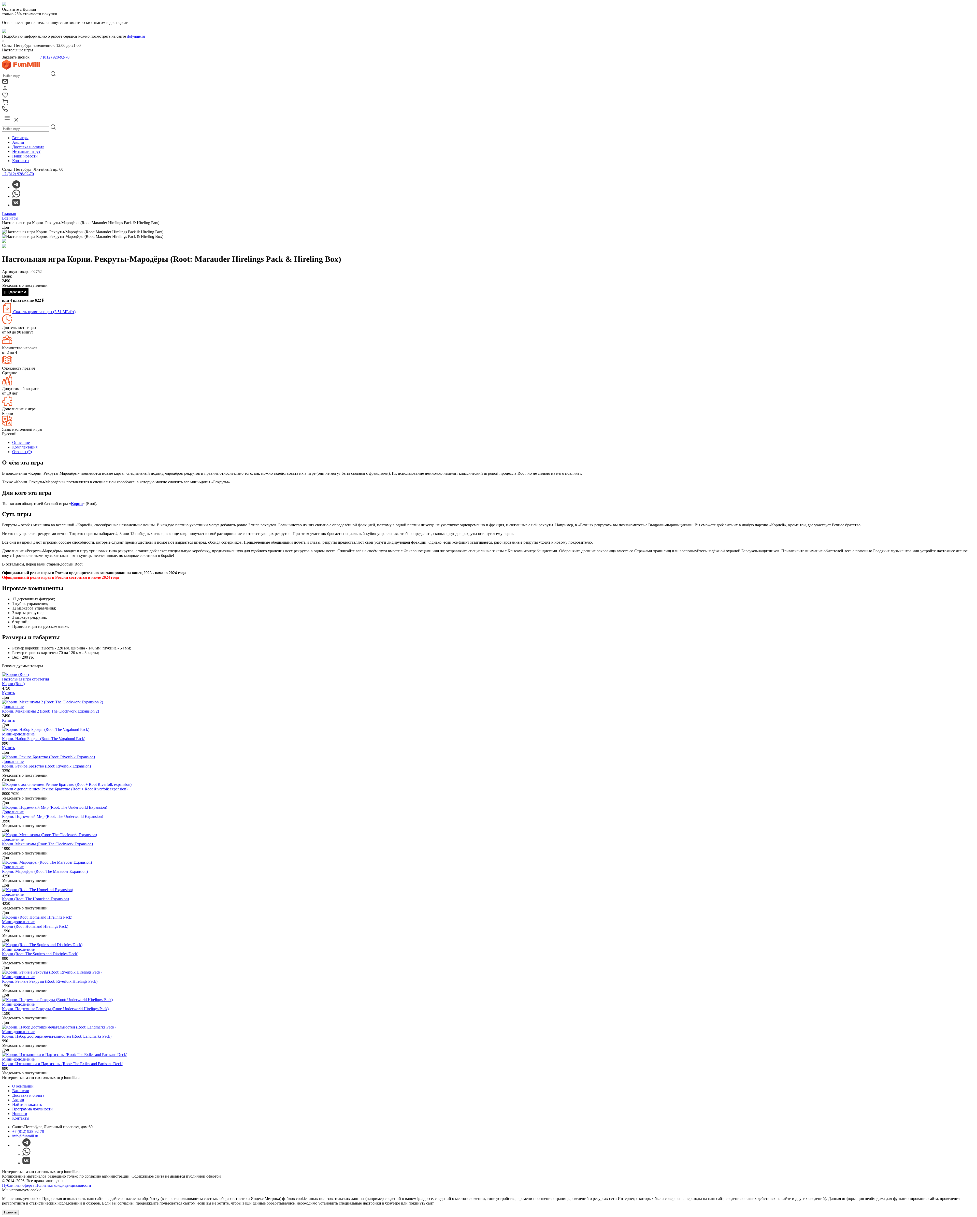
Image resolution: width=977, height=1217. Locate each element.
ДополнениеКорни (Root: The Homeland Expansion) (35, 896)
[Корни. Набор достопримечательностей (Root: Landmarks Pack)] (59, 1027)
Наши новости (25, 156)
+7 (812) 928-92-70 (53, 57)
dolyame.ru (136, 36)
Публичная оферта (18, 1185)
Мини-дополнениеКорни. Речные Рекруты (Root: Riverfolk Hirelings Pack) (49, 979)
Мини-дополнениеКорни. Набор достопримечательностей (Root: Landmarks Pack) (56, 1034)
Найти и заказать (27, 1104)
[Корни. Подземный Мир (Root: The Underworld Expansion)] (54, 807)
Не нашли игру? (26, 151)
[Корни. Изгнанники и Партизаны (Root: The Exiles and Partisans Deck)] (64, 1054)
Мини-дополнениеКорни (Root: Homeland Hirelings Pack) (35, 924)
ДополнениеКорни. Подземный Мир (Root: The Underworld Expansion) (52, 814)
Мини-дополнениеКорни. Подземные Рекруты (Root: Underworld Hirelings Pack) (55, 1006)
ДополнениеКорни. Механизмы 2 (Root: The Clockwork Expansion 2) (50, 708)
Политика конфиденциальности (63, 1185)
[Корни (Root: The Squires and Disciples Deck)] (42, 945)
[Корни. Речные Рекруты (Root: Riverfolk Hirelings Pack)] (52, 972)
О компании (23, 1086)
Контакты (20, 160)
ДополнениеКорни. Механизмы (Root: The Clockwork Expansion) (47, 841)
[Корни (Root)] (15, 674)
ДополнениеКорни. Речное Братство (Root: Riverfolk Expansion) (46, 763)
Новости (19, 1113)
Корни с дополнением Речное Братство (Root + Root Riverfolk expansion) (64, 789)
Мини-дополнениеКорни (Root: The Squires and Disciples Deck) (40, 951)
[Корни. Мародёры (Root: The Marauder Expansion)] (47, 862)
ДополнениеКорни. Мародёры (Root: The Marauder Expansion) (45, 869)
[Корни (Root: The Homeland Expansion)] (37, 890)
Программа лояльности (32, 1109)
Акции (18, 142)
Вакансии (20, 1091)
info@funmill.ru (25, 1136)
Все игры (20, 138)
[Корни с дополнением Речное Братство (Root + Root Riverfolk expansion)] (67, 784)
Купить (8, 693)
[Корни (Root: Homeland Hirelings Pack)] (37, 917)
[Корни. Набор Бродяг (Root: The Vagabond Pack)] (45, 729)
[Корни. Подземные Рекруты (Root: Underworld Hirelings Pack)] (57, 999)
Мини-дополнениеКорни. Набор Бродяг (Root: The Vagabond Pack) (43, 736)
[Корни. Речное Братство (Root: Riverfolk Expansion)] (48, 757)
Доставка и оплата (28, 147)
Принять (10, 1212)
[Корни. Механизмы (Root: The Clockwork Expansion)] (49, 835)
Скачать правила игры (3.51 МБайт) (44, 312)
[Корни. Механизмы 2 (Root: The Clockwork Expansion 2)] (52, 702)
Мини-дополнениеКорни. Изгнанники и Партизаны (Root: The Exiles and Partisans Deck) (62, 1061)
